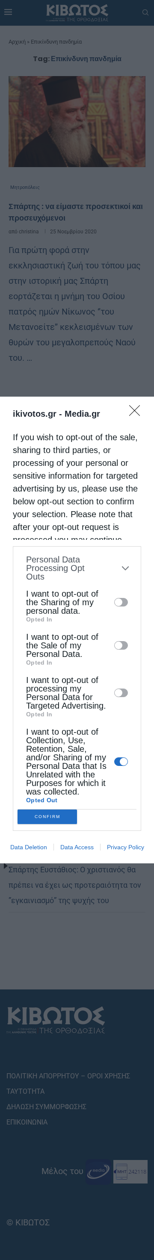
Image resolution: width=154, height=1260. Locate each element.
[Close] (137, 413)
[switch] (121, 602)
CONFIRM (47, 816)
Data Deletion (28, 847)
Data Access (77, 847)
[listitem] (77, 568)
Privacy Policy (125, 847)
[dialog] (77, 630)
